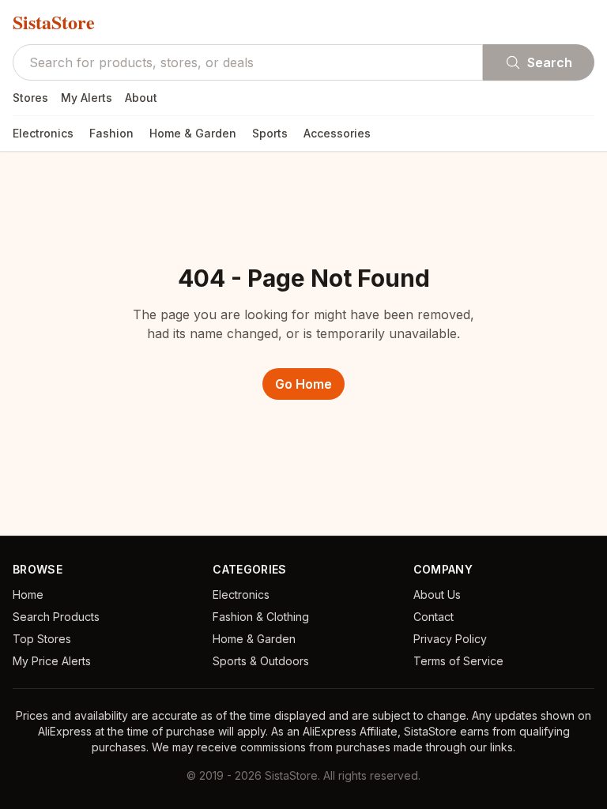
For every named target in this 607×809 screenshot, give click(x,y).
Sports (270, 133)
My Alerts (86, 97)
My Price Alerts (52, 661)
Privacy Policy (450, 638)
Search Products (56, 616)
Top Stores (42, 638)
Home (28, 594)
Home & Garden (192, 133)
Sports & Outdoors (261, 661)
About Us (437, 594)
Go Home (303, 384)
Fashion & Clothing (261, 616)
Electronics (43, 133)
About (141, 97)
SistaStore (54, 22)
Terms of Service (458, 661)
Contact (433, 616)
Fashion (111, 133)
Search (549, 62)
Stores (30, 97)
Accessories (337, 133)
